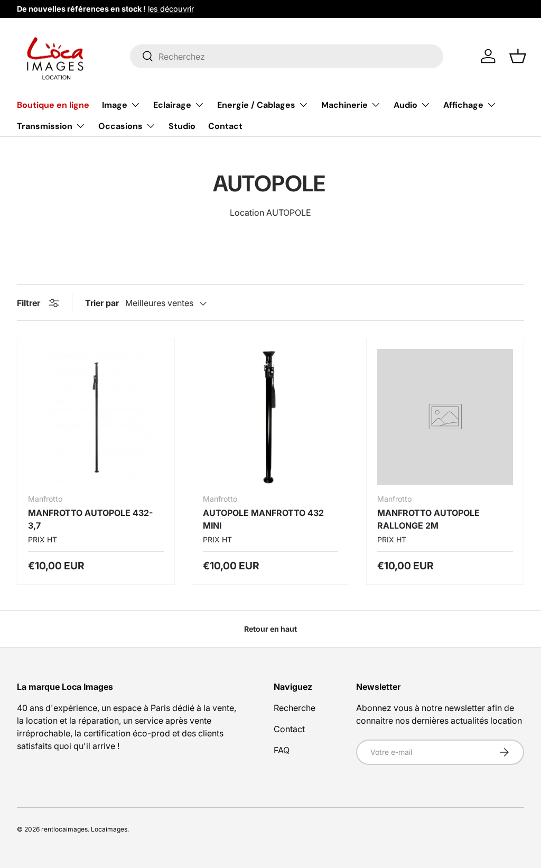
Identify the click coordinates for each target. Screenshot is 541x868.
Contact (225, 126)
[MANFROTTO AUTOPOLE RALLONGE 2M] (445, 417)
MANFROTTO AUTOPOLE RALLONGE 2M (428, 519)
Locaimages (109, 829)
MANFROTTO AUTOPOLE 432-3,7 (90, 519)
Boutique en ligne (53, 104)
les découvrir (171, 8)
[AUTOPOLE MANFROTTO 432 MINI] (271, 417)
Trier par (102, 303)
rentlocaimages (64, 829)
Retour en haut (270, 628)
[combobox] (286, 56)
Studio (182, 126)
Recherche (294, 708)
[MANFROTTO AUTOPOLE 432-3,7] (96, 417)
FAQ (282, 750)
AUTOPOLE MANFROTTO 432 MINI (263, 519)
